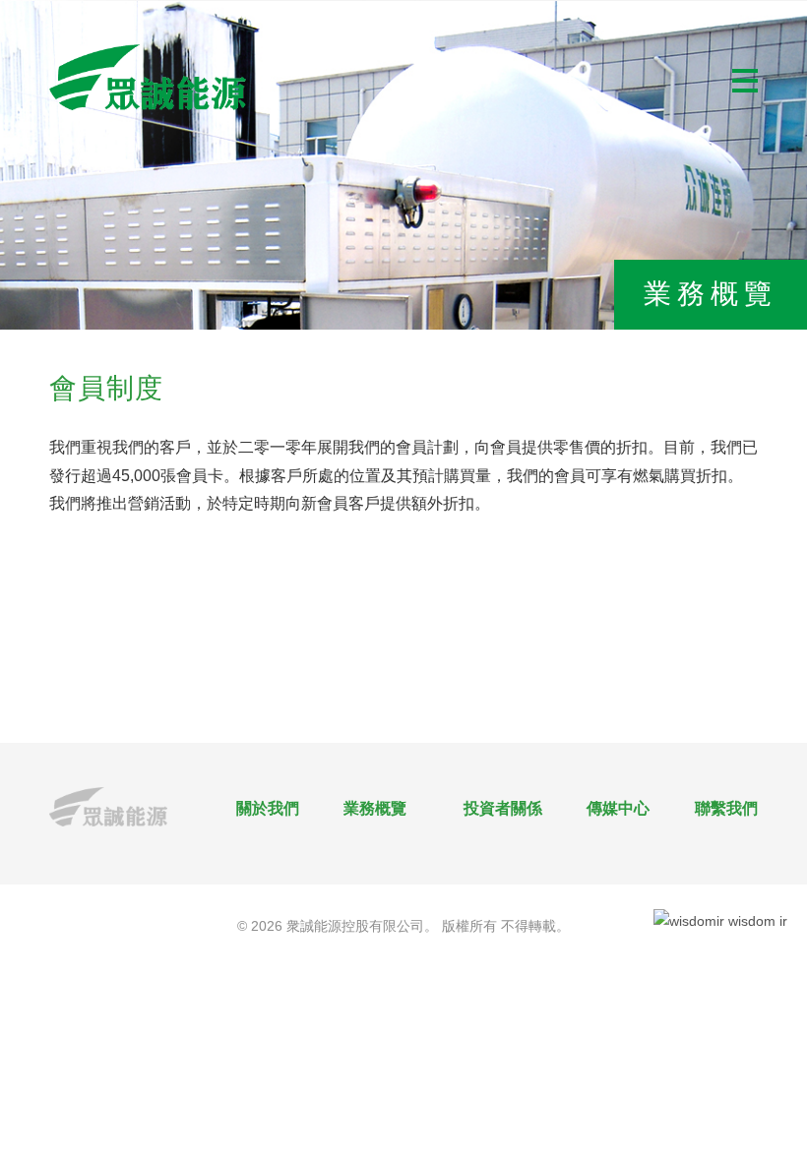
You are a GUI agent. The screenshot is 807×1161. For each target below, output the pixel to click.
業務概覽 (374, 808)
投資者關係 (502, 808)
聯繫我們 (726, 808)
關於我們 (267, 808)
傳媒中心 (618, 808)
